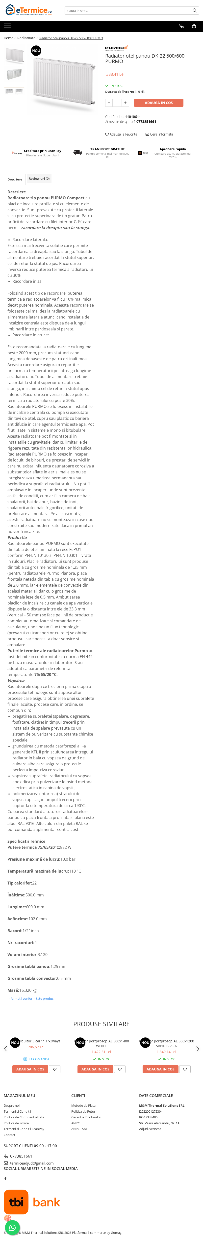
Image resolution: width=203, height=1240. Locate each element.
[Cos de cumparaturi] (194, 26)
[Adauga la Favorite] (54, 1069)
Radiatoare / (28, 37)
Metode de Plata (83, 1105)
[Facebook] (5, 1178)
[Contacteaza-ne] (181, 26)
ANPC (75, 1123)
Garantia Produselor (86, 1117)
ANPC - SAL (79, 1129)
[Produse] (8, 27)
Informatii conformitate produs (30, 998)
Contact (9, 1135)
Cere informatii (161, 134)
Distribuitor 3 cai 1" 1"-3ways (36, 1041)
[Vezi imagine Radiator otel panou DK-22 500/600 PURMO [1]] (14, 74)
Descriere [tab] (14, 179)
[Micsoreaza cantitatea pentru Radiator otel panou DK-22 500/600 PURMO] (109, 103)
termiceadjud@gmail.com (31, 1163)
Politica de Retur (83, 1111)
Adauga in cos (159, 102)
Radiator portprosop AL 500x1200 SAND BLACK (166, 1043)
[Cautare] (194, 10)
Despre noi (12, 1105)
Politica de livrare (16, 1123)
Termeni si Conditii (17, 1111)
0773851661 (20, 1156)
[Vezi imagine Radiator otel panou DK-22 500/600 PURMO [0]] (14, 54)
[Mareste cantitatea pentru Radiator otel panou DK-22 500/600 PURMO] (125, 103)
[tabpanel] (62, 79)
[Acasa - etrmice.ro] (28, 10)
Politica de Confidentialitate (24, 1117)
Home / (10, 37)
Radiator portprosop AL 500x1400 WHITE (101, 1043)
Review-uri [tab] (39, 178)
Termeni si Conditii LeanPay (24, 1129)
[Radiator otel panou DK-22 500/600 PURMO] (62, 79)
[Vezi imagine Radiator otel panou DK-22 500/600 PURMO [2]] (14, 90)
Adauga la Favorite (123, 134)
